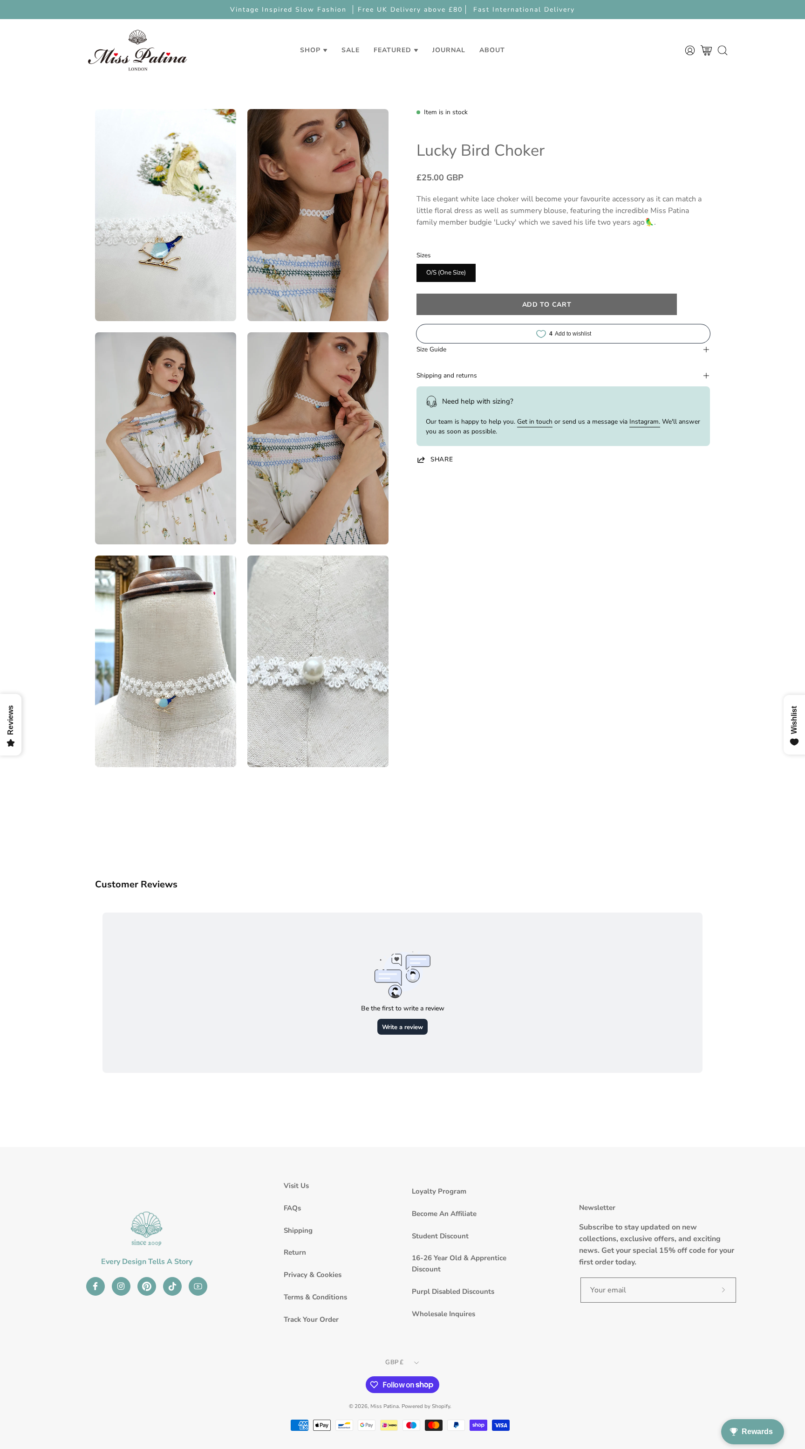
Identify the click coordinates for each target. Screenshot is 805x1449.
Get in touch (535, 421)
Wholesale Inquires (443, 1314)
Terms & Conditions (315, 1297)
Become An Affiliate (444, 1213)
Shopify (441, 1406)
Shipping (298, 1230)
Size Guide (431, 349)
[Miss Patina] (137, 50)
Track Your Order (311, 1319)
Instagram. (644, 421)
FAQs (292, 1208)
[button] (350, 50)
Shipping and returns (446, 375)
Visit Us (296, 1185)
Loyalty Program (439, 1191)
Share (441, 459)
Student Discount (440, 1236)
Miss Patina (384, 1406)
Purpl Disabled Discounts (453, 1291)
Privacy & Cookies (312, 1274)
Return (295, 1252)
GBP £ (394, 1362)
